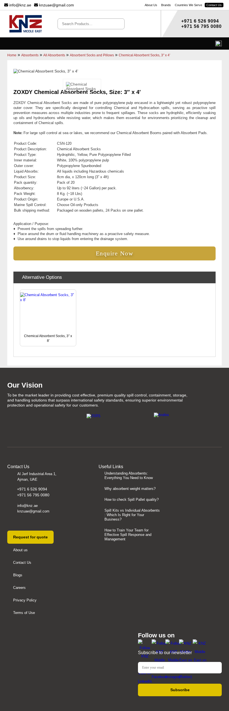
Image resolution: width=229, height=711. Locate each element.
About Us (151, 5)
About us (20, 550)
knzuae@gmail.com (56, 5)
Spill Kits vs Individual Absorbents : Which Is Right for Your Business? (132, 514)
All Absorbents (54, 55)
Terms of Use (24, 613)
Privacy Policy (25, 600)
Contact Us (214, 5)
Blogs (17, 575)
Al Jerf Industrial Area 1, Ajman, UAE (36, 477)
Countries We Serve (188, 5)
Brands (166, 5)
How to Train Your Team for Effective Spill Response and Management (127, 534)
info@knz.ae (19, 5)
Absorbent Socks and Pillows (92, 55)
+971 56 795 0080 (201, 26)
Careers (19, 588)
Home (11, 55)
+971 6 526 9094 (200, 21)
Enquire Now (114, 253)
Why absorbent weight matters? (130, 489)
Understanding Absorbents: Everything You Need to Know (128, 475)
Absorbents (30, 55)
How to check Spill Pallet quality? (131, 499)
